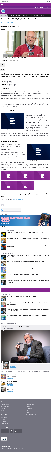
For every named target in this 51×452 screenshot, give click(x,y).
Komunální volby (5, 406)
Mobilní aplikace (5, 423)
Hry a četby (4, 217)
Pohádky (19, 217)
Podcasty (3, 421)
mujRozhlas (4, 214)
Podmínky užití (16, 448)
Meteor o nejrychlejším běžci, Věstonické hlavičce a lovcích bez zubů (26, 274)
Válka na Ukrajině (5, 404)
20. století (4, 15)
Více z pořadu (5, 294)
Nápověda (28, 406)
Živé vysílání (5, 220)
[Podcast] (1, 70)
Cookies (3, 448)
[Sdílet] (3, 70)
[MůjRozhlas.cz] (2, 29)
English (22, 448)
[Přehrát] (2, 65)
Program (36, 7)
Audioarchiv (43, 7)
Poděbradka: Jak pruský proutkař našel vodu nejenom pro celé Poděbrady (27, 315)
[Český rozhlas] (5, 1)
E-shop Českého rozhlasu (9, 324)
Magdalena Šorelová (18, 199)
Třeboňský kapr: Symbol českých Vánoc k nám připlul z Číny (23, 296)
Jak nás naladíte (30, 404)
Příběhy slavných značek (7, 22)
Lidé (37, 15)
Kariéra (27, 410)
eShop (2, 410)
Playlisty (32, 15)
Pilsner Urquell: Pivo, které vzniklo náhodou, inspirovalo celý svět (25, 232)
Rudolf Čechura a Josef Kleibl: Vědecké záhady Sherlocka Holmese (25, 268)
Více (42, 15)
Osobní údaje (9, 448)
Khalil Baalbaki (15, 57)
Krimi (12, 217)
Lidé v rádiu (29, 408)
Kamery (48, 7)
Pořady (17, 15)
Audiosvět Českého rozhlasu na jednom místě (11, 226)
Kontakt (28, 412)
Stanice (3, 408)
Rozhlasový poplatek (31, 414)
